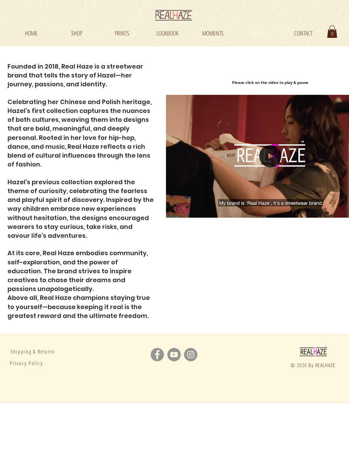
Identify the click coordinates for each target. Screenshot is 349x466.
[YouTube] (174, 354)
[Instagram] (190, 354)
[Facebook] (157, 354)
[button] (332, 31)
